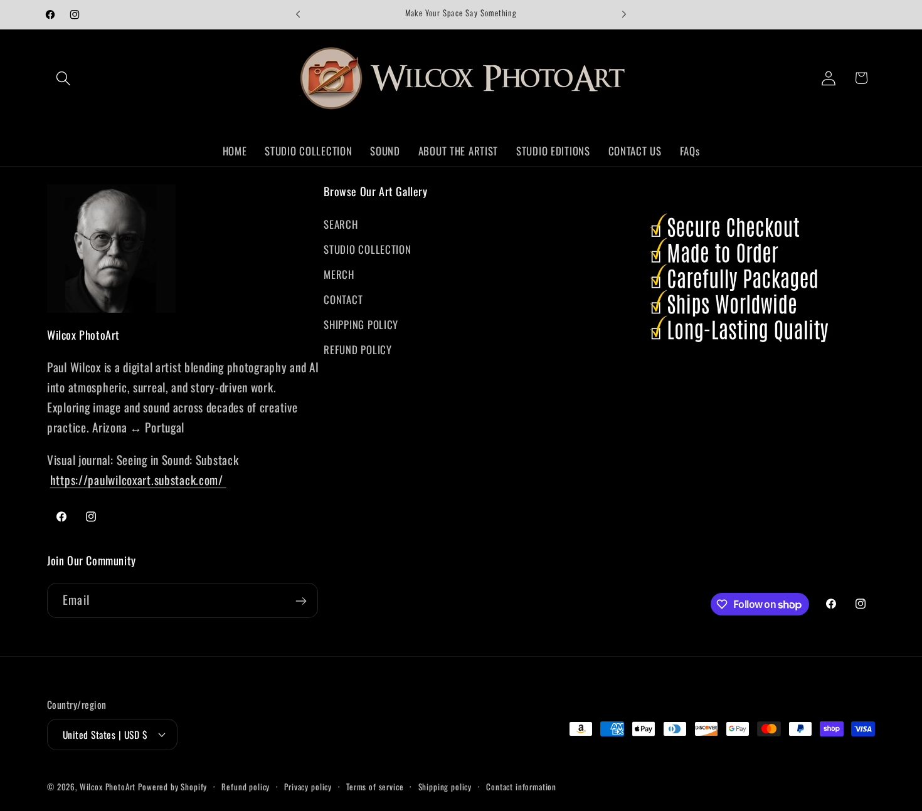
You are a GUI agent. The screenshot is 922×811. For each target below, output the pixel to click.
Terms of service (374, 786)
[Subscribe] (300, 601)
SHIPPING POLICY (361, 324)
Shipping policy (445, 786)
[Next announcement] (624, 14)
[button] (63, 78)
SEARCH (341, 224)
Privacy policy (308, 786)
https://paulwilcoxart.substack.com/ (138, 480)
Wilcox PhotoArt (108, 786)
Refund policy (245, 786)
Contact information (521, 786)
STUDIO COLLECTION (367, 249)
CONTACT (343, 299)
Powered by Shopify (172, 786)
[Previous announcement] (298, 14)
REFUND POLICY (357, 349)
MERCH (339, 274)
